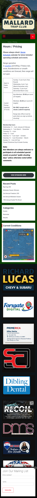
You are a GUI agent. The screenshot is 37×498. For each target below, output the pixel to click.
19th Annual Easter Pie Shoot (12, 200)
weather (8, 66)
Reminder (6, 214)
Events (5, 211)
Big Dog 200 (7, 187)
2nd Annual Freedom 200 (11, 193)
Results (5, 218)
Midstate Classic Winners (11, 190)
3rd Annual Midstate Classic (12, 197)
